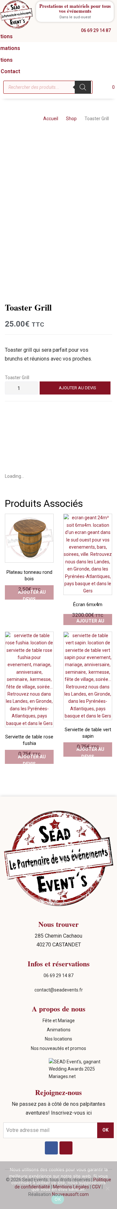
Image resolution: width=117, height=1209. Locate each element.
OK (58, 1199)
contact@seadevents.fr (58, 989)
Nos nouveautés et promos (58, 1048)
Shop (71, 118)
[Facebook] (51, 1147)
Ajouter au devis (77, 387)
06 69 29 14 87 (58, 975)
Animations (59, 1029)
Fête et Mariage (59, 1020)
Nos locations (58, 1038)
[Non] (107, 1188)
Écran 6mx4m (87, 604)
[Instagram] (65, 1147)
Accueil (50, 118)
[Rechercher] (83, 87)
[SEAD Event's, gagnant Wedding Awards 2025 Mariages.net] (81, 1076)
